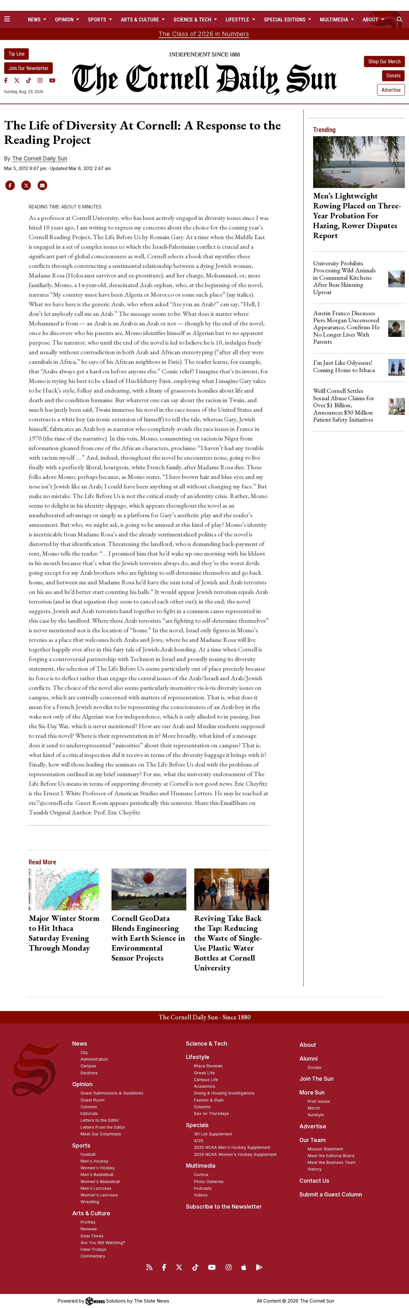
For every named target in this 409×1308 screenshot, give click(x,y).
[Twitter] (16, 80)
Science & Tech (206, 1043)
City (84, 1052)
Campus (88, 1065)
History (314, 1169)
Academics (204, 1086)
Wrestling (90, 1201)
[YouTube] (52, 80)
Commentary (93, 1256)
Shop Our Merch (384, 61)
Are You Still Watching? (103, 1242)
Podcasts (203, 1188)
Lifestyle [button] (238, 19)
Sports (81, 1145)
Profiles (88, 1222)
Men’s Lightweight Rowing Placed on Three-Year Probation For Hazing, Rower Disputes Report (357, 215)
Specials (197, 1125)
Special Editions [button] (285, 19)
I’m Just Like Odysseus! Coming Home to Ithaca (344, 366)
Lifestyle (197, 1057)
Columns (89, 1106)
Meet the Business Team (332, 1162)
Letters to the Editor (100, 1120)
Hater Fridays (93, 1249)
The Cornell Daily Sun (39, 158)
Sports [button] (97, 19)
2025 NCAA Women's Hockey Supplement (235, 1154)
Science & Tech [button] (193, 19)
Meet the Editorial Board (331, 1155)
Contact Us (314, 1181)
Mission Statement (325, 1149)
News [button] (35, 19)
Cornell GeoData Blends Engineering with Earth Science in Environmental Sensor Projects (148, 938)
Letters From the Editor (103, 1127)
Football (88, 1154)
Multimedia (200, 1166)
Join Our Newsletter (29, 68)
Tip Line (17, 54)
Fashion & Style (209, 1100)
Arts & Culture (91, 1213)
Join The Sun (316, 1079)
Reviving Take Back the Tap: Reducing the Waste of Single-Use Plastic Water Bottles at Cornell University (228, 943)
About (307, 1045)
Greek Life (204, 1073)
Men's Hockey (94, 1161)
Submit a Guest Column (330, 1194)
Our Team (312, 1140)
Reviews (89, 1228)
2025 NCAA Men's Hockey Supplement (232, 1147)
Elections (89, 1073)
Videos (201, 1195)
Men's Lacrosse (96, 1188)
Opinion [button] (65, 19)
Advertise (391, 90)
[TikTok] (28, 80)
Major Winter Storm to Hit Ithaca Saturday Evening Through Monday (64, 933)
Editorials (89, 1113)
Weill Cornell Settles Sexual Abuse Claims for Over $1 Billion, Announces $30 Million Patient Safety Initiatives (343, 405)
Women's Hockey (98, 1167)
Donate (393, 76)
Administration (94, 1059)
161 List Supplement (213, 1134)
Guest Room (92, 1100)
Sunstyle (316, 1114)
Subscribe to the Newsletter (224, 1206)
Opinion (82, 1084)
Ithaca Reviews (208, 1065)
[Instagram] (40, 80)
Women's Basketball (100, 1181)
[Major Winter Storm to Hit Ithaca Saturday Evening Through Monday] (66, 889)
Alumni (308, 1058)
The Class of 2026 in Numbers (203, 34)
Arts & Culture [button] (140, 19)
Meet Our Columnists (101, 1134)
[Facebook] (6, 80)
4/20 (198, 1140)
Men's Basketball (97, 1174)
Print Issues (319, 1101)
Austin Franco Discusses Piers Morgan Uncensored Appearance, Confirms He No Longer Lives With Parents (346, 327)
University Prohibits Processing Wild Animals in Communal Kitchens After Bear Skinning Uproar (344, 277)
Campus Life (206, 1079)
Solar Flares (92, 1236)
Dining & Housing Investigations (224, 1093)
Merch (314, 1108)
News (79, 1043)
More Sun (312, 1092)
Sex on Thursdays (211, 1113)
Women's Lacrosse (99, 1195)
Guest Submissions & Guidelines (112, 1093)
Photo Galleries (209, 1181)
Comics (201, 1174)
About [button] (371, 19)
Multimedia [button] (335, 19)
